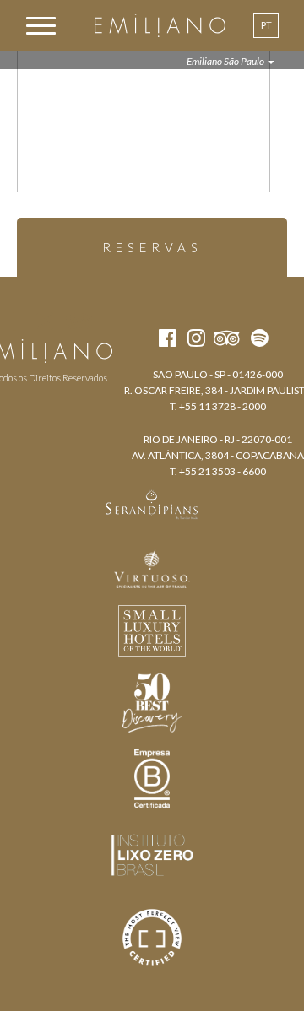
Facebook (15, 321)
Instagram (45, 321)
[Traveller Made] (152, 503)
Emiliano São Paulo (226, 61)
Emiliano (160, 25)
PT (266, 24)
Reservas (152, 247)
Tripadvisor (79, 321)
